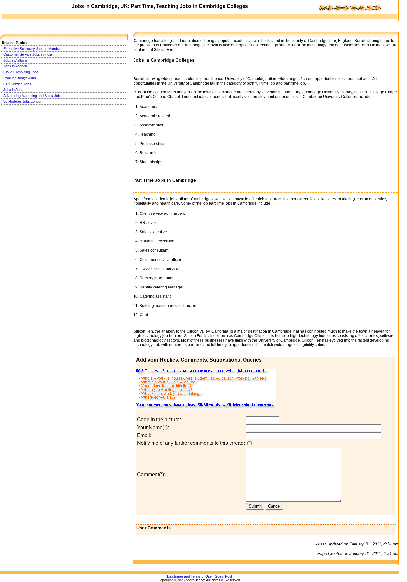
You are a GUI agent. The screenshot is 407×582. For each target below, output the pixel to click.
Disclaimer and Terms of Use (189, 576)
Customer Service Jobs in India (27, 54)
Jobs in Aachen (15, 66)
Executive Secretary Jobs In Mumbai (31, 49)
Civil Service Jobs (17, 84)
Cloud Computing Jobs (20, 72)
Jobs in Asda (13, 89)
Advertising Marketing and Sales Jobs (32, 96)
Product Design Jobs (19, 78)
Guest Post (223, 576)
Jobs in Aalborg (15, 60)
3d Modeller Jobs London (22, 101)
